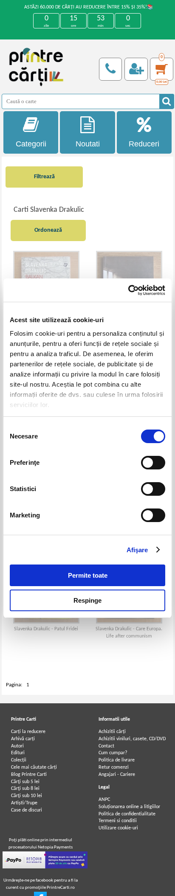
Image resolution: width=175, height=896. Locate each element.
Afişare (137, 549)
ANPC (104, 799)
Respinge (87, 600)
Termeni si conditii (118, 820)
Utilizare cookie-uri (118, 828)
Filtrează (44, 177)
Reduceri (144, 144)
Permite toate (87, 575)
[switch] (153, 462)
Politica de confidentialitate (127, 814)
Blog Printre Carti (29, 774)
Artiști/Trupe (24, 803)
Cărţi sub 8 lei (25, 788)
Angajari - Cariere (117, 774)
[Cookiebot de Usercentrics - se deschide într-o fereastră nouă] (128, 290)
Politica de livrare (117, 760)
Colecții (18, 760)
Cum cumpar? (113, 753)
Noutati (88, 144)
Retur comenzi (114, 767)
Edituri (18, 753)
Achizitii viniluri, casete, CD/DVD (132, 739)
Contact (106, 746)
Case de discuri (26, 810)
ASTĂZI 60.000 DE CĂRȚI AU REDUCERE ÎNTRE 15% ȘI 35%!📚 (88, 7)
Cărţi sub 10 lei (26, 795)
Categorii (31, 144)
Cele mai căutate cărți (34, 767)
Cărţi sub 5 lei (25, 781)
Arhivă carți (23, 739)
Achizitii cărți (112, 731)
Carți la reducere (28, 731)
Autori (17, 746)
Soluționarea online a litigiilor (129, 806)
